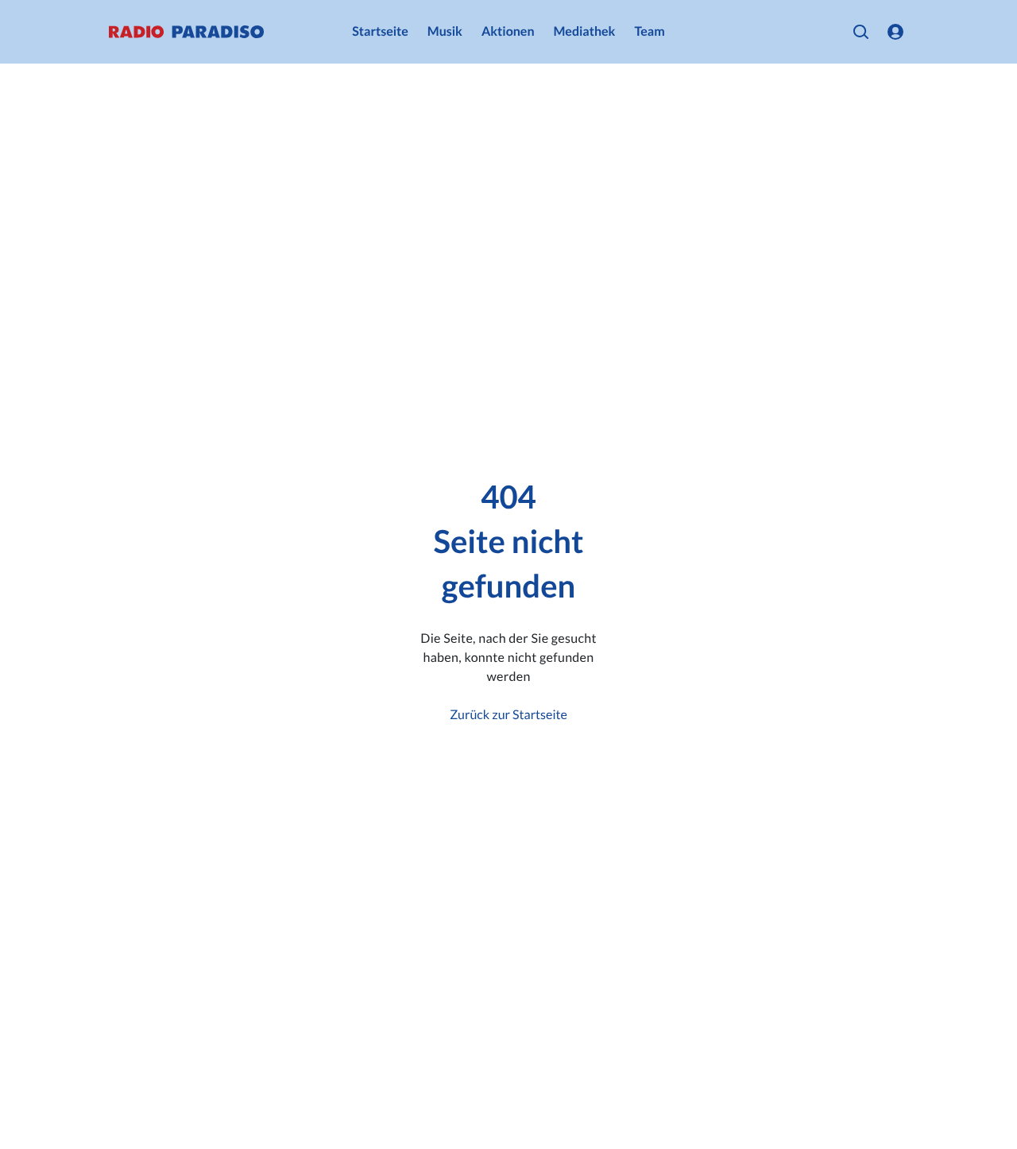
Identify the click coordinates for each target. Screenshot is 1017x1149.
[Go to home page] (186, 32)
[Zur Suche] (860, 31)
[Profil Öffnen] (895, 31)
